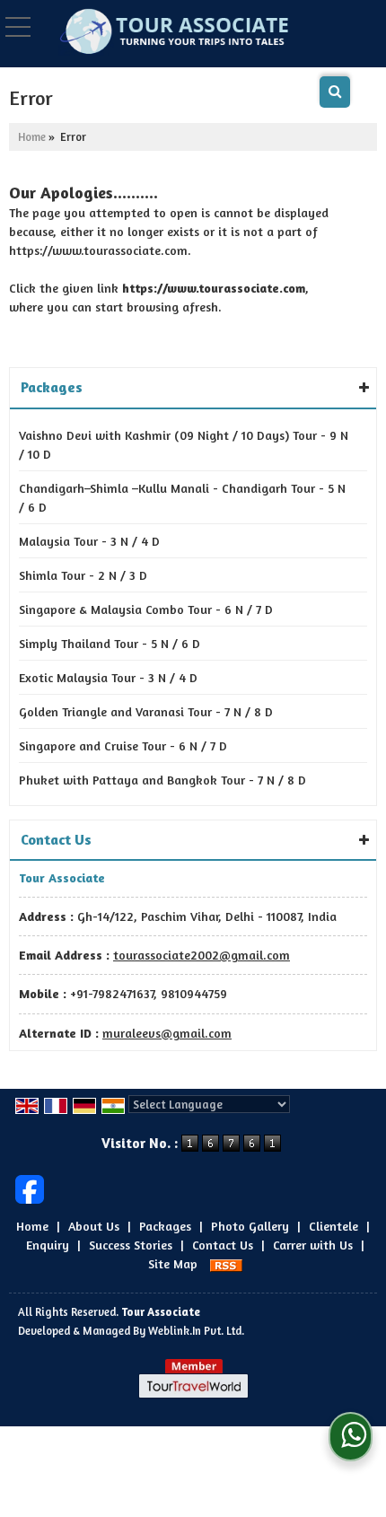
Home (32, 137)
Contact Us (222, 1244)
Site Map (172, 1263)
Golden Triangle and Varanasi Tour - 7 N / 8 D (146, 711)
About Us (93, 1225)
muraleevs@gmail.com (167, 1032)
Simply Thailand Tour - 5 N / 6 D (109, 643)
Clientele (333, 1225)
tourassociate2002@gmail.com (201, 954)
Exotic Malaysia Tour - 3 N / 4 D (108, 677)
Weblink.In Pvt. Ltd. (196, 1330)
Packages (165, 1225)
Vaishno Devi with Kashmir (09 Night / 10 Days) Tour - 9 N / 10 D (183, 444)
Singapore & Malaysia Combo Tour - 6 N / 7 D (146, 609)
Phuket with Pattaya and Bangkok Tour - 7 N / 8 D (162, 779)
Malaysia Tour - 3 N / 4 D (89, 540)
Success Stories (130, 1244)
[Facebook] (29, 1188)
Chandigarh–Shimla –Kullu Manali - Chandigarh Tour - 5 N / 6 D (182, 497)
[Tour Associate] (173, 32)
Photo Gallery (250, 1225)
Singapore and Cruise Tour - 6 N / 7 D (123, 745)
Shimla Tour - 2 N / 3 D (83, 575)
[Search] (335, 92)
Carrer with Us (313, 1244)
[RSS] (226, 1263)
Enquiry (47, 1244)
